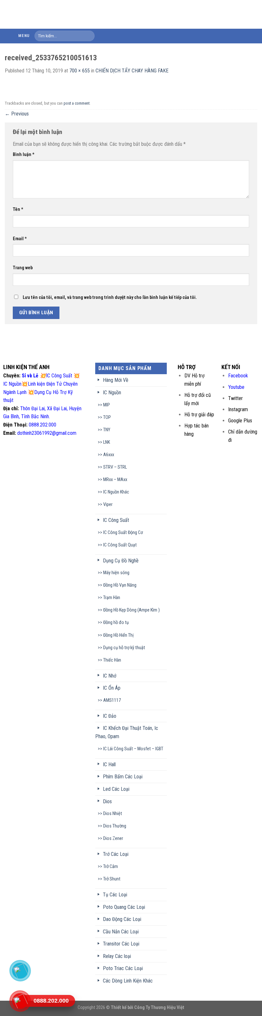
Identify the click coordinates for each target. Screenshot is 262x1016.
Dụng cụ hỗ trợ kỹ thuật (124, 647)
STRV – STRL (115, 467)
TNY (106, 430)
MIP (106, 405)
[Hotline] (19, 1000)
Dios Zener (113, 838)
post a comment (76, 103)
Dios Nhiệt (112, 813)
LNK (106, 442)
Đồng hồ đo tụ (116, 622)
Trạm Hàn (111, 597)
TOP (107, 417)
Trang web (23, 268)
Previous (17, 114)
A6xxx (108, 454)
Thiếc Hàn (112, 660)
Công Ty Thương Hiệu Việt (159, 1007)
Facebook (238, 376)
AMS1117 (112, 700)
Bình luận (24, 154)
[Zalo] (19, 970)
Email (20, 238)
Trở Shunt (111, 879)
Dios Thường (114, 826)
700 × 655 (79, 71)
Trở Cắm (110, 866)
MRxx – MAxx (115, 479)
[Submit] (88, 36)
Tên (18, 209)
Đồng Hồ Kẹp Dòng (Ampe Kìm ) (131, 610)
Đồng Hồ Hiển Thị (118, 635)
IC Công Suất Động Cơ (123, 532)
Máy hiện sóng (116, 572)
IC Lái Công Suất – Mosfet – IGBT (133, 749)
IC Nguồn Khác (116, 492)
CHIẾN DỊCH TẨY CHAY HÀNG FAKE (132, 71)
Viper (107, 504)
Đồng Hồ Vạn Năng (119, 585)
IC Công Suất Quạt (120, 545)
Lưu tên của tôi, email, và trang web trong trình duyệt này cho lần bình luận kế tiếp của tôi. (110, 297)
